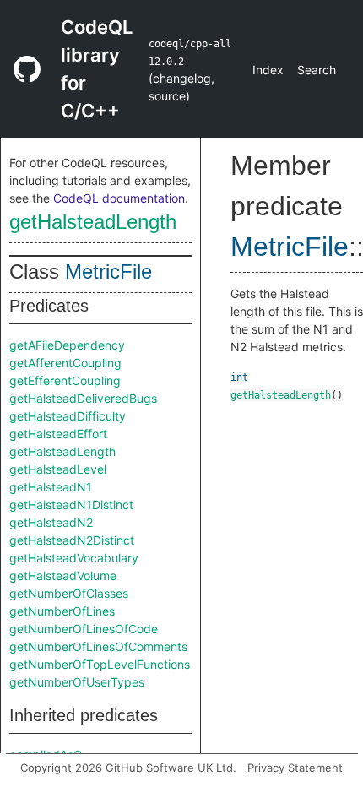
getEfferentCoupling (65, 380)
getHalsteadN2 (51, 522)
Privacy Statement (295, 767)
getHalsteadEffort (58, 433)
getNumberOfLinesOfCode (83, 628)
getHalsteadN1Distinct (71, 504)
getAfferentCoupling (65, 363)
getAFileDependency (67, 345)
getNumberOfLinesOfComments (98, 646)
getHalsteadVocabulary (73, 558)
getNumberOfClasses (68, 593)
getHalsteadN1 (50, 487)
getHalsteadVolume (62, 575)
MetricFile (108, 271)
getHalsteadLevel (57, 469)
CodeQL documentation (119, 198)
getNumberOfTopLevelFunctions (99, 664)
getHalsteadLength (92, 221)
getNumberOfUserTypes (76, 682)
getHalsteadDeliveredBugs (83, 398)
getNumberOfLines (62, 611)
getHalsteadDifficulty (67, 416)
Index (268, 69)
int (239, 377)
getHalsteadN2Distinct (71, 540)
